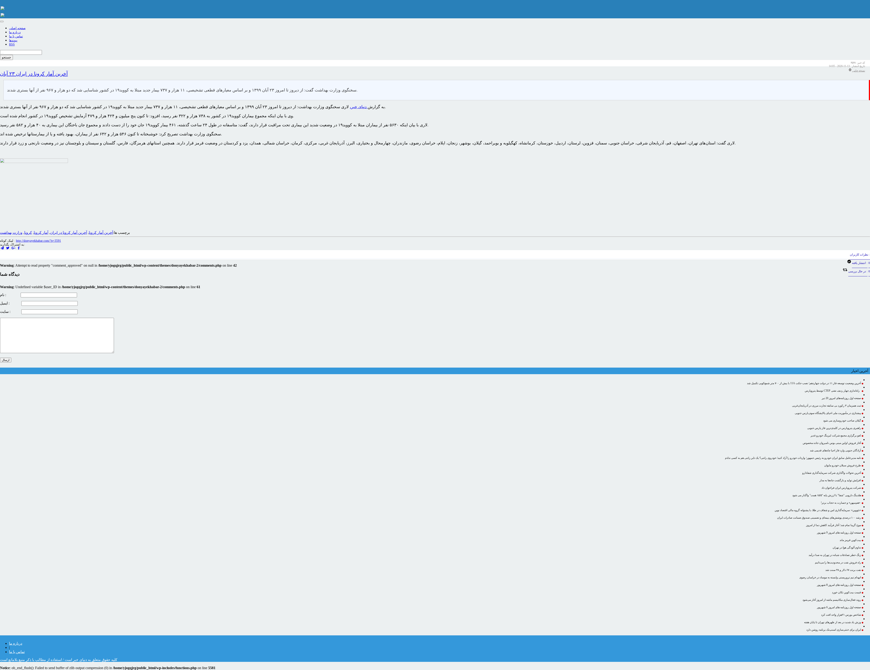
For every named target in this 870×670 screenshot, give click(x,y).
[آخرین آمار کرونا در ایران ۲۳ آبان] (14, 248)
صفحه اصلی (17, 28)
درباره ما (15, 32)
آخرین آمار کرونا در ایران (68, 232)
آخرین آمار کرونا (101, 232)
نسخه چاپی (858, 70)
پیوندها (13, 40)
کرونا (28, 232)
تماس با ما (16, 36)
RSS (12, 44)
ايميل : (10, 303)
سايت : (10, 311)
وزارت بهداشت (11, 232)
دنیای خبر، (359, 107)
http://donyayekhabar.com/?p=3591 (38, 240)
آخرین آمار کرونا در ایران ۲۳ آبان (34, 74)
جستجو (6, 57)
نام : (10, 295)
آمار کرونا (41, 232)
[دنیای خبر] (2, 7)
